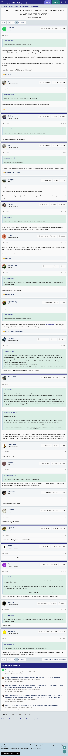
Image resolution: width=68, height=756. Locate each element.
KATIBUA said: (8, 278)
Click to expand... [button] (34, 367)
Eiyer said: (7, 577)
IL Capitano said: (9, 475)
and (11, 109)
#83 (64, 123)
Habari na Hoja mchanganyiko (14, 674)
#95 (64, 517)
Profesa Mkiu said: (9, 351)
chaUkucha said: (8, 158)
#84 (64, 152)
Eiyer (29, 17)
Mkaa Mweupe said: (9, 412)
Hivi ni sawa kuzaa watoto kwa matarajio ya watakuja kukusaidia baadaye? (32, 705)
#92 (64, 452)
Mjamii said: (7, 129)
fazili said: (7, 390)
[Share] (62, 35)
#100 (64, 638)
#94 (64, 499)
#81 (65, 35)
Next (22, 22)
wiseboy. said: (8, 644)
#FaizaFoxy (50, 325)
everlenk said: (8, 94)
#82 (64, 89)
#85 (64, 187)
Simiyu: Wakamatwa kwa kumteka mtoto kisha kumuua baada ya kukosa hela (32, 678)
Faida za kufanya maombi (14, 670)
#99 (64, 610)
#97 (64, 553)
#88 (64, 272)
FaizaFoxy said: (8, 41)
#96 (64, 535)
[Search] (65, 2)
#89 (64, 309)
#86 (64, 211)
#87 (64, 243)
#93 (64, 470)
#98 (64, 571)
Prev (4, 22)
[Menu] (2, 2)
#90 (64, 345)
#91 (65, 384)
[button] (61, 2)
